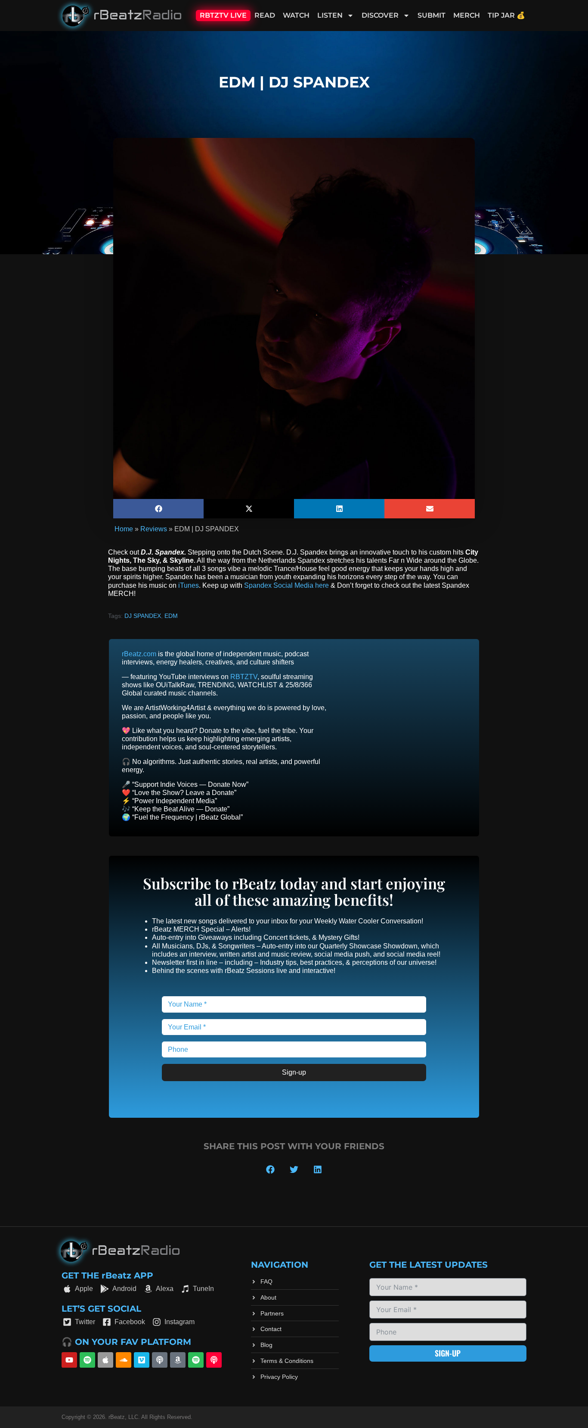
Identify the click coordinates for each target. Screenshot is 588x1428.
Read (264, 15)
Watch (296, 15)
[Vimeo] (141, 1360)
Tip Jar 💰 (506, 15)
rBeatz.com (139, 654)
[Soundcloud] (123, 1360)
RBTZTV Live (223, 15)
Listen (330, 15)
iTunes (188, 585)
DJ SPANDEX (142, 615)
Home (124, 529)
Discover (380, 15)
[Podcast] (159, 1360)
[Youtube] (69, 1360)
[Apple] (105, 1360)
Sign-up (294, 1072)
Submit (432, 15)
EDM (171, 615)
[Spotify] (87, 1360)
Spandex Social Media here (286, 585)
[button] (158, 508)
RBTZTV (243, 676)
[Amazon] (178, 1360)
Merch (466, 15)
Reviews (153, 529)
